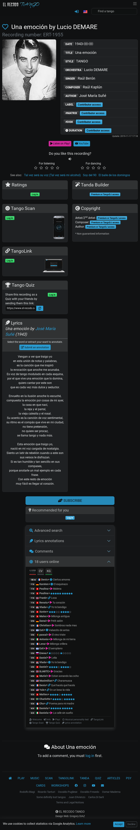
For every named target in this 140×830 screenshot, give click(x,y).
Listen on (61, 143)
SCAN (48, 778)
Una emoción (80, 52)
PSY (128, 778)
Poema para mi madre (61, 703)
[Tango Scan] (51, 579)
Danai (42, 620)
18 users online (46, 561)
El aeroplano (55, 648)
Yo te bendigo (59, 607)
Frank (42, 597)
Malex (42, 616)
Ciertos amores (61, 579)
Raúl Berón (80, 78)
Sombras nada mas (65, 625)
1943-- (79, 44)
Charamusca (64, 680)
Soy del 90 (89, 175)
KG (49, 571)
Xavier (43, 611)
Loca (54, 597)
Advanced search (48, 530)
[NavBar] (135, 3)
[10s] (70, 159)
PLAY (21, 778)
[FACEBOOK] (76, 785)
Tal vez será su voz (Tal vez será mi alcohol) (52, 175)
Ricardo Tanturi (46, 791)
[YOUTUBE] (93, 785)
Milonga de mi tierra (64, 639)
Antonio (43, 639)
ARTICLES (113, 778)
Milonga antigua (60, 616)
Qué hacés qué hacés (63, 685)
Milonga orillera (58, 643)
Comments (44, 551)
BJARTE (44, 671)
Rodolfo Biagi (27, 791)
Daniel (43, 657)
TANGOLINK (66, 778)
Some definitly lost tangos (51, 797)
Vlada (42, 607)
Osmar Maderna (111, 791)
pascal (43, 634)
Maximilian (45, 680)
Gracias (57, 671)
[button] (85, 12)
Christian (44, 625)
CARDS (40, 785)
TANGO (76, 61)
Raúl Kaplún (83, 87)
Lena (42, 643)
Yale (42, 689)
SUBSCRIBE (72, 500)
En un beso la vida (60, 689)
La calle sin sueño (62, 712)
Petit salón (56, 620)
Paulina (43, 588)
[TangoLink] (49, 597)
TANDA (84, 778)
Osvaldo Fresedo (89, 791)
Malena (56, 588)
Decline (131, 824)
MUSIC (34, 778)
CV (40, 571)
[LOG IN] (77, 11)
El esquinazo (61, 584)
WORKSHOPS (60, 785)
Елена (43, 653)
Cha (41, 703)
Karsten (43, 584)
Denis (44, 579)
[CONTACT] (102, 785)
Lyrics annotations (49, 541)
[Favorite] (6, 26)
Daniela (44, 708)
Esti (41, 630)
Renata (43, 602)
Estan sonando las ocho (65, 675)
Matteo (43, 694)
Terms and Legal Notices (70, 802)
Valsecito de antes (59, 630)
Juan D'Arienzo (77, 797)
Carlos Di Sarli (96, 797)
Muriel (43, 675)
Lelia (54, 657)
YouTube (83, 143)
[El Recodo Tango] (10, 778)
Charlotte (44, 698)
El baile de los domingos (114, 175)
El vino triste (58, 634)
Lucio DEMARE (86, 70)
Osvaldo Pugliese (67, 791)
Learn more (83, 823)
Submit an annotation (36, 347)
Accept (119, 824)
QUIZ (98, 778)
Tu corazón (58, 602)
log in (89, 756)
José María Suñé (85, 95)
